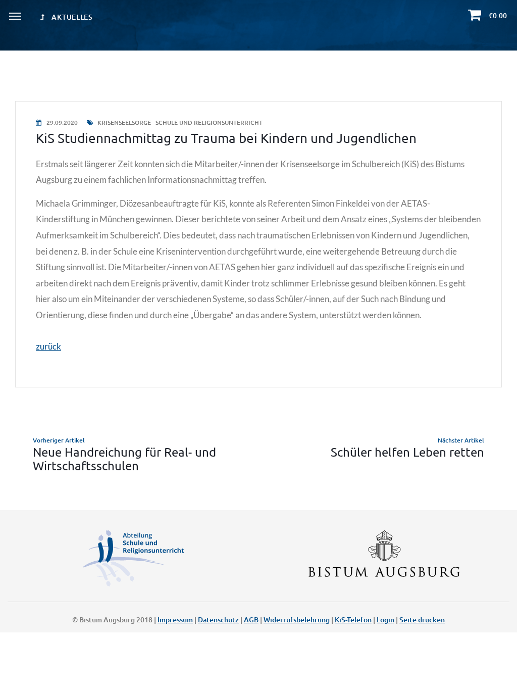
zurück (48, 346)
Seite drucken (422, 619)
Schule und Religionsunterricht (209, 122)
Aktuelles (71, 17)
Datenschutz (218, 619)
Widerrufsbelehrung (297, 619)
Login (385, 619)
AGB (251, 619)
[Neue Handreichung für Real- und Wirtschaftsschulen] (134, 454)
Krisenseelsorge (124, 122)
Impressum (175, 619)
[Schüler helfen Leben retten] (382, 454)
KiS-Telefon (353, 619)
